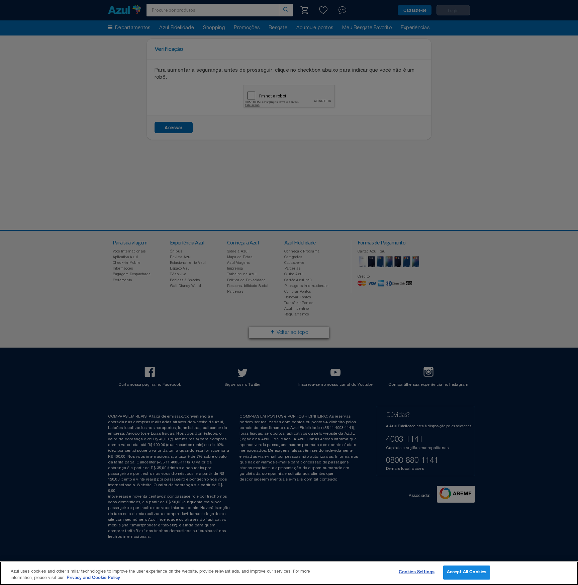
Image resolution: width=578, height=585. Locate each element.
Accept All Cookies (466, 572)
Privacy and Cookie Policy (93, 578)
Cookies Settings (417, 572)
